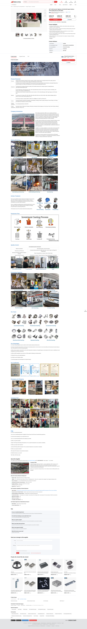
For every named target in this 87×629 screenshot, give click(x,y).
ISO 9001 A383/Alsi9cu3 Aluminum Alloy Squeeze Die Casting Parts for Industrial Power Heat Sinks (30, 591)
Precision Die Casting (50, 609)
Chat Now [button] (70, 19)
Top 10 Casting (36, 615)
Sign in (75, 2)
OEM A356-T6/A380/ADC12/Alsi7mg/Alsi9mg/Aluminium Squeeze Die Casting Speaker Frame (17, 573)
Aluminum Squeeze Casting (28, 490)
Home (12, 6)
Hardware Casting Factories (32, 613)
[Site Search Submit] (55, 2)
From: (15, 540)
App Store (13, 620)
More (11, 617)
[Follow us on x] (70, 620)
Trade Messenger (25, 620)
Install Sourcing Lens (33, 620)
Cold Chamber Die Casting (41, 609)
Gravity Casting (14, 609)
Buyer (55, 4)
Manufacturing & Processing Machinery (19, 6)
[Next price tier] (76, 16)
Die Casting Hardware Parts (67, 613)
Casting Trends (42, 615)
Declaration (53, 625)
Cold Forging (19, 609)
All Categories (14, 4)
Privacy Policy (57, 625)
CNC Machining (40, 490)
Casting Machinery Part (41, 613)
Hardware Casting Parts (49, 613)
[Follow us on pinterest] (74, 620)
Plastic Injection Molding (53, 490)
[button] (53, 1)
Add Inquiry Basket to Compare (29, 38)
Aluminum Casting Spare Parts (27, 615)
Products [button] (25, 1)
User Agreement (48, 625)
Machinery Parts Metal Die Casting (16, 615)
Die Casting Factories (23, 613)
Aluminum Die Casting (20, 490)
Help (60, 4)
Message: (14, 545)
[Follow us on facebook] (69, 620)
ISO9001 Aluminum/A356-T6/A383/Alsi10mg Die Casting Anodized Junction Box (56, 573)
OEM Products (62, 600)
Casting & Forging (28, 6)
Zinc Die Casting (35, 490)
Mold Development (46, 490)
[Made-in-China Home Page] (16, 2)
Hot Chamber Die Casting (32, 609)
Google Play (19, 620)
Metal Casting (25, 609)
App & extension (65, 4)
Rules (75, 4)
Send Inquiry (55, 19)
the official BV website (31, 460)
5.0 (65, 57)
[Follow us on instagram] (71, 620)
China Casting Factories (15, 613)
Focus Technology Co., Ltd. (37, 625)
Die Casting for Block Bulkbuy (50, 615)
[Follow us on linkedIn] (75, 620)
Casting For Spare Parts (58, 613)
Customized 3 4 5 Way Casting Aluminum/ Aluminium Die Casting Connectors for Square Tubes (43, 591)
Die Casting (33, 6)
